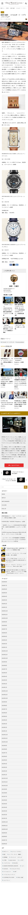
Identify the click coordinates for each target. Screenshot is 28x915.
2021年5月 (4, 803)
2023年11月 (4, 694)
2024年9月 (4, 661)
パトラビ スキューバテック (9, 874)
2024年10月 (5, 658)
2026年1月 (4, 607)
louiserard (6, 868)
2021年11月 (4, 781)
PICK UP (4, 508)
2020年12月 (5, 822)
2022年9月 (4, 745)
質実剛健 (5, 857)
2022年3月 (4, 767)
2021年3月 (4, 811)
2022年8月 (4, 749)
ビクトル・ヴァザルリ (16, 851)
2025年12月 (5, 610)
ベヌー (22, 865)
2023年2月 (4, 727)
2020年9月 (4, 832)
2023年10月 (5, 698)
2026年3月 (4, 600)
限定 (4, 854)
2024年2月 (4, 683)
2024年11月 (4, 654)
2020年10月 (5, 829)
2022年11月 (4, 738)
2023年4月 (4, 720)
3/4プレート (6, 851)
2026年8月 (4, 581)
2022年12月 (5, 734)
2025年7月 (4, 629)
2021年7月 (4, 796)
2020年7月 (4, 840)
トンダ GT (21, 860)
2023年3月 (4, 723)
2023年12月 (5, 691)
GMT (15, 871)
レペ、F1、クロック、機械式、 (15, 854)
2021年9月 (4, 789)
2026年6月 (4, 589)
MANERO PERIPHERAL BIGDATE (11, 865)
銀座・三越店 (14, 286)
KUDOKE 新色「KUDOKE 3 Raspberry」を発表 (13, 521)
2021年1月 (4, 818)
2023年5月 (4, 716)
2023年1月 (4, 731)
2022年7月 (4, 752)
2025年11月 (4, 614)
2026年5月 (4, 592)
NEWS (2, 12)
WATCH (4, 497)
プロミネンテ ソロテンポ (16, 857)
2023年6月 (4, 712)
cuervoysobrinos (20, 342)
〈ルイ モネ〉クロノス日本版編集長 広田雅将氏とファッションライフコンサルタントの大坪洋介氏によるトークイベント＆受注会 (14, 539)
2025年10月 (5, 618)
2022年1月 (4, 774)
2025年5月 (4, 636)
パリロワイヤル (7, 863)
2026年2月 (4, 603)
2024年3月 (4, 680)
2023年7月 (4, 709)
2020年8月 (4, 836)
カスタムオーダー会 (15, 868)
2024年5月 (4, 672)
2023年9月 (4, 701)
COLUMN (4, 505)
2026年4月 (4, 596)
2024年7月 (4, 669)
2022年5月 (4, 760)
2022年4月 (4, 763)
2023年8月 (4, 705)
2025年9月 (4, 621)
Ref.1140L (15, 863)
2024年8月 (4, 665)
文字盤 (5, 860)
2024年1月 (4, 687)
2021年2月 (4, 814)
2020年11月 (4, 825)
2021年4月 (4, 807)
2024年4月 (4, 676)
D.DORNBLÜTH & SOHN (9, 877)
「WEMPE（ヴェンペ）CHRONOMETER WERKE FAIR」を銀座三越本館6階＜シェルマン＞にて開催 (14, 527)
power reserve (13, 860)
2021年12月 (5, 778)
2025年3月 (4, 643)
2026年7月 (4, 585)
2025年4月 (4, 640)
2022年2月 (4, 771)
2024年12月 (5, 650)
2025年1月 (4, 647)
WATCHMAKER (5, 501)
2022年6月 (4, 756)
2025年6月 (4, 632)
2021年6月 (4, 800)
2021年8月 (4, 792)
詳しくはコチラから (14, 465)
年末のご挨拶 (20, 877)
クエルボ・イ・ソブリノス (8, 342)
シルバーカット (7, 880)
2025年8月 (4, 625)
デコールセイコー (7, 871)
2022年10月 (5, 741)
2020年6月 (4, 843)
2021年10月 (5, 785)
